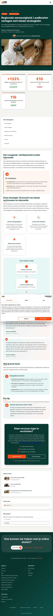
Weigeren (26, 318)
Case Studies (31, 568)
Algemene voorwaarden (6, 599)
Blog (2, 573)
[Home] (4, 2)
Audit (29, 570)
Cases (7, 10)
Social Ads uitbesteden (6, 587)
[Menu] (50, 2)
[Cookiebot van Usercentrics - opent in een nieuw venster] (46, 297)
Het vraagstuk (7, 123)
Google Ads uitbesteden (6, 582)
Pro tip (6, 139)
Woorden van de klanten (10, 131)
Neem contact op (28, 547)
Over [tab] (44, 300)
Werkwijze (30, 573)
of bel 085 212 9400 (37, 547)
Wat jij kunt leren (8, 135)
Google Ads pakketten (6, 584)
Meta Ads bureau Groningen (7, 580)
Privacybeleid (4, 597)
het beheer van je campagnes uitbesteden (30, 442)
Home (2, 10)
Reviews (3, 601)
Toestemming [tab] (9, 300)
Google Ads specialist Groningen (8, 577)
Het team (6, 143)
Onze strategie (8, 127)
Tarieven (30, 575)
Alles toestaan (43, 318)
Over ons (3, 570)
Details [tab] (26, 300)
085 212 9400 (4, 589)
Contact (3, 568)
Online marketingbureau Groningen (9, 575)
